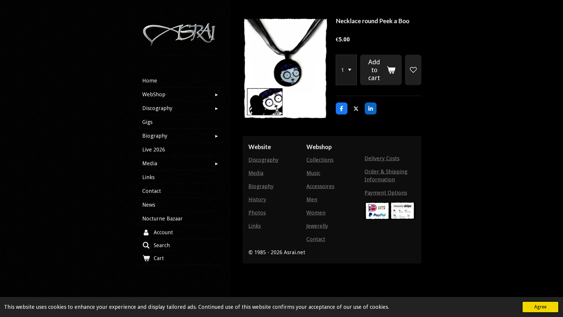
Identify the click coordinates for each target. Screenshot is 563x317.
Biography (261, 186)
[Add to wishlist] (413, 70)
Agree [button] (540, 307)
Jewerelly (317, 226)
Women (315, 213)
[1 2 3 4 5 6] (346, 70)
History (257, 199)
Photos (257, 213)
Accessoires (320, 186)
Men (311, 199)
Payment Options (385, 193)
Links (254, 226)
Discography (263, 160)
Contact (315, 239)
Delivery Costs (381, 158)
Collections (319, 160)
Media (255, 173)
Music (313, 173)
